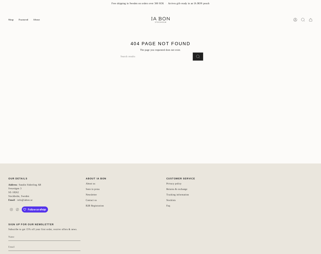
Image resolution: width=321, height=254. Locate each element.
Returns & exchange (176, 189)
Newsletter (13, 10)
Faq (168, 205)
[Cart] (310, 20)
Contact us (91, 200)
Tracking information (177, 194)
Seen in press (93, 189)
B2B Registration (95, 205)
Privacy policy (174, 183)
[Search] (198, 57)
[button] (11, 20)
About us (90, 183)
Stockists (171, 200)
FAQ (25, 10)
